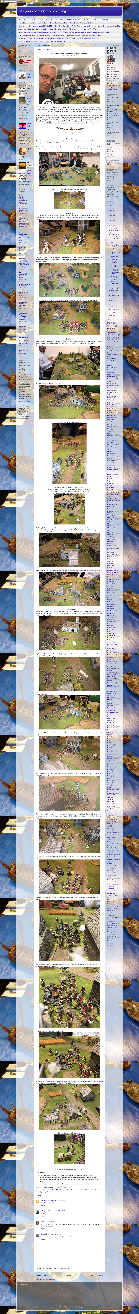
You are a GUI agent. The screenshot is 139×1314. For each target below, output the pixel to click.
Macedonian (111, 621)
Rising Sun (110, 769)
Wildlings (110, 931)
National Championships (112, 685)
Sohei (109, 839)
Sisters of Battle (112, 832)
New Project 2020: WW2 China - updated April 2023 (34, 35)
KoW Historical (111, 602)
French (109, 509)
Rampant (110, 756)
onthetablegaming (112, 712)
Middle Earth (111, 650)
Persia (109, 732)
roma (108, 773)
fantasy (109, 485)
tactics (109, 870)
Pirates (109, 742)
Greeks (109, 537)
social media (111, 837)
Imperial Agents (112, 579)
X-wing (109, 943)
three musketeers (112, 884)
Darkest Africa (111, 456)
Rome (109, 776)
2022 (111, 213)
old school (110, 710)
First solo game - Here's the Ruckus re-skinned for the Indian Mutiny (24, 224)
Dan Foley (44, 1200)
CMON (109, 433)
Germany (110, 525)
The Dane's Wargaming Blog (24, 219)
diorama (109, 463)
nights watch (111, 697)
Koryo (109, 597)
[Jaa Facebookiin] (63, 1187)
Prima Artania (111, 751)
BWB (108, 413)
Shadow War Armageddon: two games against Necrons (115, 259)
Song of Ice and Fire (113, 844)
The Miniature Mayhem (23, 314)
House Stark (111, 574)
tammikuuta (114, 309)
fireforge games (112, 498)
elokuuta (113, 290)
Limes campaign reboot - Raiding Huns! (114, 245)
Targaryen (110, 875)
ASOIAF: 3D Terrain (29, 150)
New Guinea (111, 691)
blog (108, 381)
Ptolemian (110, 754)
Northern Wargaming (23, 259)
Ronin (109, 778)
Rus (108, 785)
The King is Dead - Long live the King (115, 278)
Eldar (108, 478)
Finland (109, 490)
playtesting (43, 1192)
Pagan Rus (110, 718)
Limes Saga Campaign (110, 616)
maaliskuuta (114, 303)
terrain (109, 879)
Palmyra (109, 725)
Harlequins (110, 552)
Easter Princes (111, 474)
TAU (108, 877)
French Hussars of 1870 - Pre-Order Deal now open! (24, 342)
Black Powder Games (23, 338)
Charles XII (110, 426)
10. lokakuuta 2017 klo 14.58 (56, 1200)
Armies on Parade (112, 354)
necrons (109, 689)
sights (109, 828)
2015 (111, 315)
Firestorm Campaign (113, 500)
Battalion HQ (23, 292)
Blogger (81, 1307)
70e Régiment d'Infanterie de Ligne (23, 200)
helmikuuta (114, 307)
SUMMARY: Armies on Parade (28, 41)
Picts (108, 736)
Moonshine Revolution (114, 265)
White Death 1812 (112, 928)
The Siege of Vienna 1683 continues (22, 318)
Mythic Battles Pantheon (111, 675)
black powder (111, 379)
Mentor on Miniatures (22, 248)
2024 (111, 208)
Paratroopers (111, 727)
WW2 (109, 940)
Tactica (109, 868)
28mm (53, 1190)
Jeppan (43, 1221)
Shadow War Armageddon (111, 818)
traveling (109, 893)
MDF (108, 639)
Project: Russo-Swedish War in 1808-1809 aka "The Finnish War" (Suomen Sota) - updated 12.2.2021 (77, 20)
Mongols (109, 659)
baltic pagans (111, 367)
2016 (111, 312)
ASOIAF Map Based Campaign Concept (52, 41)
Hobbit (109, 561)
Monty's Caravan (24, 284)
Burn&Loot (110, 410)
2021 (111, 216)
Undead (109, 903)
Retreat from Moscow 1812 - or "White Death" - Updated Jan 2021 (70, 23)
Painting (109, 723)
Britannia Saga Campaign (111, 397)
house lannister (111, 570)
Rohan (109, 771)
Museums (110, 666)
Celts (108, 422)
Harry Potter (111, 554)
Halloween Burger (24, 353)
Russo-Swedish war (113, 789)
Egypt (109, 476)
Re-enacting (111, 758)
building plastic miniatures (111, 405)
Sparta (109, 852)
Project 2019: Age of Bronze (57, 29)
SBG (108, 810)
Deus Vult (110, 460)
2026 (111, 203)
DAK (108, 451)
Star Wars (110, 857)
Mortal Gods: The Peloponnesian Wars (24, 239)
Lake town (110, 604)
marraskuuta (114, 230)
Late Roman (111, 611)
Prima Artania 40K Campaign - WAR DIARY (82, 29)
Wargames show (112, 923)
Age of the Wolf (111, 341)
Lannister (110, 606)
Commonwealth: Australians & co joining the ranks (115, 271)
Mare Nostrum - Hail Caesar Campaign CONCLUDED (35, 26)
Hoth (108, 568)
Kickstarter (110, 590)
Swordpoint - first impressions (24, 330)
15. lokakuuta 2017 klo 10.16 (54, 1221)
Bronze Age (110, 402)
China (109, 429)
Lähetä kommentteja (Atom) (48, 1279)
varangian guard (112, 908)
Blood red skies (111, 385)
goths (109, 534)
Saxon (109, 808)
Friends (109, 515)
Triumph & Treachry (113, 895)
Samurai (109, 804)
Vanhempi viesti (96, 1275)
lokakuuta (114, 234)
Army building (111, 358)
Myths (109, 680)
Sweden (109, 863)
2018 (111, 223)
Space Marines (111, 850)
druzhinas (110, 467)
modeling (110, 657)
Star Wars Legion (112, 854)
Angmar (109, 346)
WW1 (109, 938)
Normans (110, 705)
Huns (108, 577)
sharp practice (111, 821)
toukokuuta (114, 298)
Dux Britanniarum (112, 469)
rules (55, 1192)
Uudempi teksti (42, 1275)
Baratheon (110, 370)
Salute (109, 799)
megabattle (110, 648)
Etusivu (69, 1275)
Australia (110, 363)
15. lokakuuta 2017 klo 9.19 (56, 1211)
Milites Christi (111, 655)
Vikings (109, 915)
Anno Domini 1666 (112, 351)
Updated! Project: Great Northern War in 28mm (32, 23)
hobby (109, 563)
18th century (46, 1190)
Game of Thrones (112, 519)
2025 (111, 206)
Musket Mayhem (86, 1190)
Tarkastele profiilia (112, 89)
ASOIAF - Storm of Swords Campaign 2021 (85, 38)
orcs (108, 716)
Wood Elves (110, 936)
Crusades (110, 447)
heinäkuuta (114, 293)
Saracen (109, 806)
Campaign (110, 417)
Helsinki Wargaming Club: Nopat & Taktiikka (106, 26)
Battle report (62, 1190)
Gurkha (109, 543)
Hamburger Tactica (113, 548)
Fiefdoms (110, 487)
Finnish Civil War (112, 492)
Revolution (50, 1192)
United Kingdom (112, 906)
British (69, 1190)
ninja (108, 699)
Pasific (109, 730)
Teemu (43, 1234)
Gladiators (110, 528)
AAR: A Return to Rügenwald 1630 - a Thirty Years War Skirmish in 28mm (24, 264)
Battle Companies (112, 374)
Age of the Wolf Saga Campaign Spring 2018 (32, 29)
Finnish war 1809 (112, 494)
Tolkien (109, 886)
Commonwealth (76, 1190)
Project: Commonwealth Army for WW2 (31, 20)
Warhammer (111, 925)
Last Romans (111, 608)
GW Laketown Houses (23, 294)
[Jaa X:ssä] (61, 1187)
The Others (110, 882)
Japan (109, 586)
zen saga (110, 945)
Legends (110, 613)
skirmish (59, 1192)
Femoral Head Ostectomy (23, 351)
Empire (109, 481)
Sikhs (109, 830)
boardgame (110, 388)
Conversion (110, 440)
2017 (111, 226)
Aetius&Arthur (111, 332)
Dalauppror (44, 1211)
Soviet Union (111, 848)
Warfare (109, 921)
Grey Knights (111, 539)
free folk (109, 506)
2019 (111, 221)
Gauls (109, 523)
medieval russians (112, 644)
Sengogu (110, 815)
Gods (109, 532)
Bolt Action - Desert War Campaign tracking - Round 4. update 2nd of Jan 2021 (77, 35)
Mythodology (111, 678)
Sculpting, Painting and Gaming (23, 234)
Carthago (110, 419)
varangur (110, 910)
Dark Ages (110, 453)
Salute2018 (110, 801)
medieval (110, 642)
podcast (109, 747)
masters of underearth (110, 634)
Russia (109, 787)
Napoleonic (110, 683)
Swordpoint (110, 866)
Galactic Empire (112, 517)
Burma (109, 408)
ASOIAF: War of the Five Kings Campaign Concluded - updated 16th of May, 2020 (84, 32)
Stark (108, 861)
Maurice (109, 637)
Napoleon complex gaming (24, 327)
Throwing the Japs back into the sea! (115, 283)
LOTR (109, 619)
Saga (108, 797)
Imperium (110, 581)
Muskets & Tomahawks (111, 671)
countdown (110, 442)
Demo (109, 458)
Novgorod (110, 708)
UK (108, 899)
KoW (108, 599)
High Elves (110, 556)
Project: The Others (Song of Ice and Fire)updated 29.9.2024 (37, 32)
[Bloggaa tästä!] (60, 1187)
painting (109, 720)
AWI (57, 1190)
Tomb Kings (110, 888)
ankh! (109, 348)
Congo (109, 438)
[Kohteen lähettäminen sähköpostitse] (58, 1187)
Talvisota (110, 873)
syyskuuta (114, 288)
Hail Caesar (110, 546)
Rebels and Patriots (113, 763)
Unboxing (110, 901)
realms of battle (112, 761)
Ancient (109, 344)
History (109, 559)
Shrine (109, 823)
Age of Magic (111, 339)
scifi (108, 813)
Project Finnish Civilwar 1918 (81, 26)
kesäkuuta (114, 295)
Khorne (109, 588)
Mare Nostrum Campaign (111, 624)
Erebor (109, 483)
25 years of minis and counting (43, 11)
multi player (110, 664)
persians (109, 734)
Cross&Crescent (112, 444)
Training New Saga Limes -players (115, 238)
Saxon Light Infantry (22, 305)
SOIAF (109, 841)
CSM (108, 449)
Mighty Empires (112, 652)
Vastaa (43, 1205)
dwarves (109, 472)
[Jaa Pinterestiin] (65, 1187)
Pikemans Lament (112, 739)
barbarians (110, 372)
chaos (109, 424)
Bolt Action (110, 390)
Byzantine (110, 415)
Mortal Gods (111, 661)
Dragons (109, 465)
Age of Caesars (112, 337)
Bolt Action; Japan (112, 392)
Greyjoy (109, 541)
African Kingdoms (112, 335)
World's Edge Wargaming (23, 273)
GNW (109, 530)
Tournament (111, 891)
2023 (111, 211)
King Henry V (23, 285)
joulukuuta (114, 228)
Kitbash (109, 595)
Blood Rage (110, 383)
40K (108, 330)
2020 (111, 218)
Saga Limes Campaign (62, 26)
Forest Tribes (111, 504)
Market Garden (111, 627)
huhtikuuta (114, 300)
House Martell (111, 572)
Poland (109, 749)
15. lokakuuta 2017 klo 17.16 (56, 1234)
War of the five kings (113, 917)
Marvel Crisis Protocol (111, 630)
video (109, 913)
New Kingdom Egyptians (111, 694)
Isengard (110, 584)
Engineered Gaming (23, 302)
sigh (108, 826)
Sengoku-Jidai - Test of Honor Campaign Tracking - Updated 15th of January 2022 (43, 38)
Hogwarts (110, 565)
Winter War (110, 934)
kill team (109, 593)
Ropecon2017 (111, 780)
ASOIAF (109, 360)
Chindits (109, 431)
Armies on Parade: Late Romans (115, 252)
